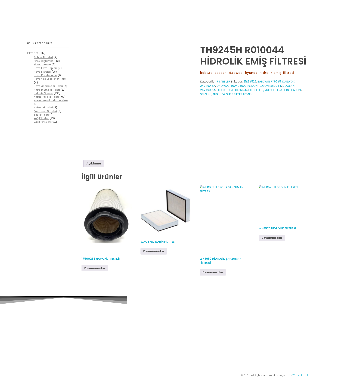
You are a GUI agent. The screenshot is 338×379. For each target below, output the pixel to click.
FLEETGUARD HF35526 (232, 90)
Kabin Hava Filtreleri (46, 97)
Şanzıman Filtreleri (45, 111)
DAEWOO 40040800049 (233, 86)
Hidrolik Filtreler (43, 93)
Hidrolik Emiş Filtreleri (47, 89)
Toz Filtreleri (41, 115)
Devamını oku (94, 268)
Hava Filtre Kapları (45, 68)
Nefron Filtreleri (43, 107)
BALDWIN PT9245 (269, 82)
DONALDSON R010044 (266, 86)
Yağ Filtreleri (41, 118)
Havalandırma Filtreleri (48, 86)
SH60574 (218, 94)
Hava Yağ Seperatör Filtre (50, 79)
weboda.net (300, 375)
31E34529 (250, 82)
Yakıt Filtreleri (42, 122)
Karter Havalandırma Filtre (51, 100)
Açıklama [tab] (93, 163)
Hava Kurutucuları (45, 75)
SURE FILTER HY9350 (239, 94)
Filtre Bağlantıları (44, 61)
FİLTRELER (223, 82)
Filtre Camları (42, 64)
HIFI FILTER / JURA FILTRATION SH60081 (274, 90)
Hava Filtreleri (42, 72)
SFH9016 (205, 94)
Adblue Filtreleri (43, 57)
